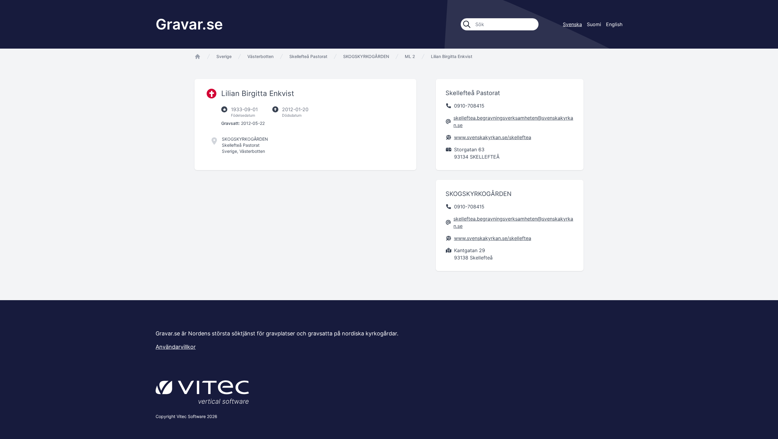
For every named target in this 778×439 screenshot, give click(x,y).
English (614, 24)
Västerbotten (260, 56)
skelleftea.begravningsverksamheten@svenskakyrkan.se (513, 121)
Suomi (594, 24)
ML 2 (410, 56)
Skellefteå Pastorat (308, 56)
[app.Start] (197, 56)
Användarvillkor (176, 347)
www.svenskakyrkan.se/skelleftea (492, 137)
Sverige (224, 56)
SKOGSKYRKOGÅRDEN (366, 56)
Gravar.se (189, 24)
